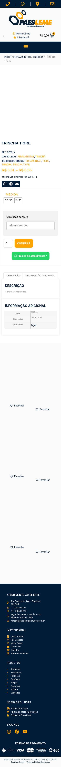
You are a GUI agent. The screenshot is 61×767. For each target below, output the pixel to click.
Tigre (46, 161)
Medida (12, 194)
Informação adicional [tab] (40, 275)
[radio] (8, 200)
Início (7, 57)
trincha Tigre (21, 164)
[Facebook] (17, 731)
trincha (7, 164)
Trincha (38, 57)
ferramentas (33, 161)
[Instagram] (9, 731)
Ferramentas (22, 57)
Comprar (23, 243)
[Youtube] (25, 731)
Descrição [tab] (13, 275)
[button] (26, 46)
